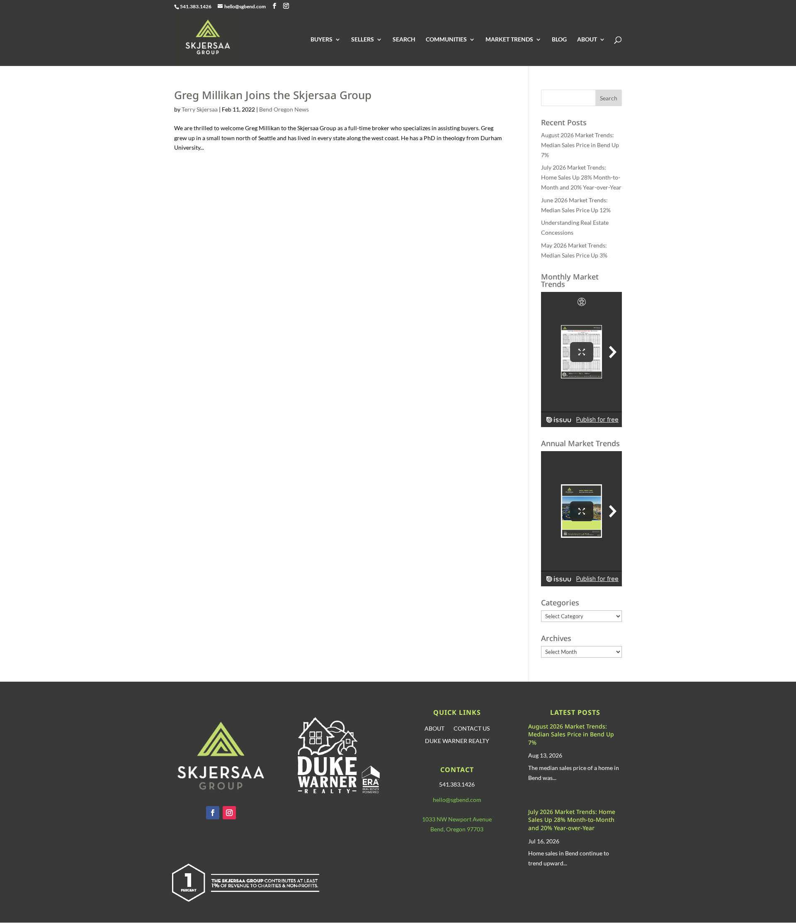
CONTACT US (472, 729)
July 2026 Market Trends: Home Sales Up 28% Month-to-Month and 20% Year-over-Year (581, 177)
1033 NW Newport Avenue (457, 819)
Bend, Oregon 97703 (456, 829)
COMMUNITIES (446, 39)
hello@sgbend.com (457, 799)
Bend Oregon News (284, 109)
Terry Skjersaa (200, 109)
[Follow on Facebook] (212, 812)
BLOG (559, 39)
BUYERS (321, 39)
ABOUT (587, 39)
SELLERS (362, 39)
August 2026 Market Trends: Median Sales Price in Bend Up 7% (580, 144)
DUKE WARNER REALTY (457, 741)
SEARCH (404, 39)
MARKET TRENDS (509, 39)
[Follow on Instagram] (229, 812)
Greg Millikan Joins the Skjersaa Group (272, 94)
